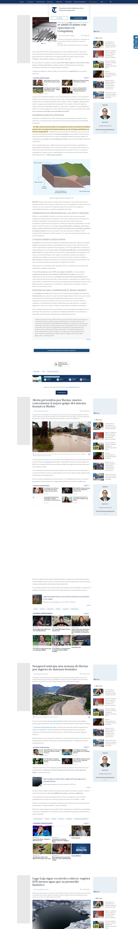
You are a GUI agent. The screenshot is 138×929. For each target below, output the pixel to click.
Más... (102, 1)
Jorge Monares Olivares (42, 411)
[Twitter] (61, 380)
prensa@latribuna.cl (73, 387)
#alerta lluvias (74, 609)
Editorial (59, 1)
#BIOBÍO (58, 609)
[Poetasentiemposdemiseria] (105, 114)
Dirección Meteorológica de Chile (45, 727)
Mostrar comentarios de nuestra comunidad (62, 350)
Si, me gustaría (78, 18)
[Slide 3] (106, 132)
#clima (35, 609)
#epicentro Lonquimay (53, 371)
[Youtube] (85, 380)
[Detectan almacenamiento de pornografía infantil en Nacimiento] (99, 74)
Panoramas (93, 1)
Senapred (48, 462)
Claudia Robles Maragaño (68, 35)
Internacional (40, 1)
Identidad (68, 1)
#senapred (65, 609)
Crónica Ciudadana (80, 1)
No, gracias (59, 18)
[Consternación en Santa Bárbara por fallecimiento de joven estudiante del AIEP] (99, 44)
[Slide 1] (103, 132)
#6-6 (43, 371)
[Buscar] (114, 1)
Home (22, 1)
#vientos (42, 609)
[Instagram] (73, 380)
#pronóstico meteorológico (81, 818)
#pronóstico (50, 609)
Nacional (50, 1)
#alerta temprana (38, 818)
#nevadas (61, 818)
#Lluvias (47, 818)
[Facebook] (50, 380)
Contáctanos (61, 392)
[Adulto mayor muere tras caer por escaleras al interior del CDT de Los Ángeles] (99, 95)
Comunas (30, 1)
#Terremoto (36, 371)
